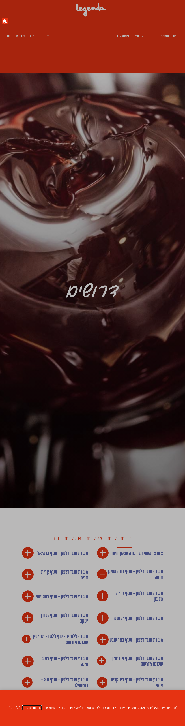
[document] (92, 363)
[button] (5, 21)
